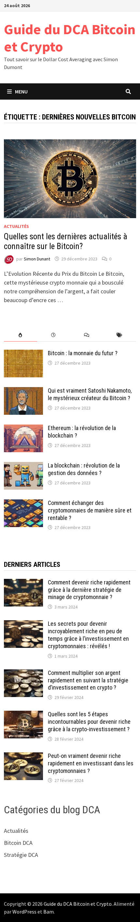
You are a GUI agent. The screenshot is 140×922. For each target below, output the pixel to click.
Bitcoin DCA (18, 842)
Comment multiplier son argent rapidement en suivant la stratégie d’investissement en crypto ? (88, 680)
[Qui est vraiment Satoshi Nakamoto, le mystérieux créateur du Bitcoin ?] (23, 391)
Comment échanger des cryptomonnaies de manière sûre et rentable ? (90, 510)
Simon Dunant (37, 259)
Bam (48, 911)
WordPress (24, 911)
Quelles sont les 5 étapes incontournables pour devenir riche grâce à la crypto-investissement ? (89, 722)
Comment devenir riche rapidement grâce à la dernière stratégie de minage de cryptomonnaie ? (89, 590)
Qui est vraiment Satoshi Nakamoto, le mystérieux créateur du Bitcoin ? (90, 394)
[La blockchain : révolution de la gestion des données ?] (23, 466)
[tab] (20, 335)
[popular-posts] (20, 335)
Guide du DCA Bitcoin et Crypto (69, 37)
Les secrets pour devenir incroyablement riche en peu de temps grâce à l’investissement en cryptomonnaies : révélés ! (88, 635)
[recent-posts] (53, 335)
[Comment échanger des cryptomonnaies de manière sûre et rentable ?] (23, 504)
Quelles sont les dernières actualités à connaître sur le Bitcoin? (65, 241)
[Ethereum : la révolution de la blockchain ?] (23, 429)
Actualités (16, 226)
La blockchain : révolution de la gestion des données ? (84, 469)
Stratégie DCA (21, 855)
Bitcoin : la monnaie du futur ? (83, 353)
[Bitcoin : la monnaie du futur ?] (23, 354)
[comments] (86, 335)
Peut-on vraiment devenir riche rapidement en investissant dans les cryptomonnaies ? (90, 763)
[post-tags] (119, 335)
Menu (21, 91)
